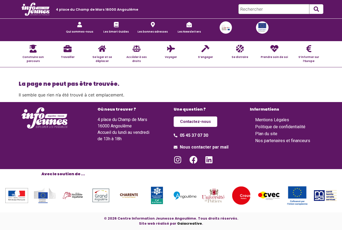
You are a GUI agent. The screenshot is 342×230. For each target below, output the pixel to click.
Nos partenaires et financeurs (282, 140)
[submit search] (316, 9)
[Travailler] (68, 49)
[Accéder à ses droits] (137, 49)
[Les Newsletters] (189, 24)
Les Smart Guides (116, 32)
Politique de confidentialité (280, 126)
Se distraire (240, 57)
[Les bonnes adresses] (153, 24)
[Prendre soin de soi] (274, 49)
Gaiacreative (189, 223)
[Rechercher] (273, 9)
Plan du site (266, 133)
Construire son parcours (33, 59)
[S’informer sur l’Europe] (309, 49)
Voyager (171, 57)
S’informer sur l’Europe (308, 59)
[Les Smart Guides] (116, 24)
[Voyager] (171, 49)
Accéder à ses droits (136, 59)
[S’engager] (205, 49)
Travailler (68, 57)
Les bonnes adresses (153, 32)
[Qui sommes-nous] (79, 24)
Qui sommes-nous (79, 32)
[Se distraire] (240, 49)
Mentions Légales (272, 119)
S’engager (205, 57)
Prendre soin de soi (274, 57)
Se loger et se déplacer (102, 59)
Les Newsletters (189, 32)
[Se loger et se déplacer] (102, 49)
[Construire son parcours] (33, 49)
